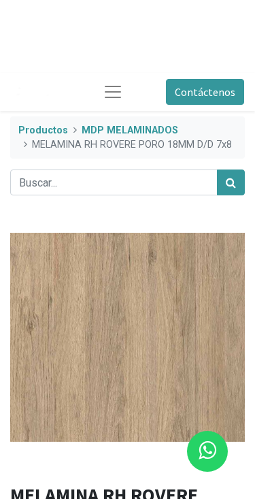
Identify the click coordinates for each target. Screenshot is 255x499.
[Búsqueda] (231, 182)
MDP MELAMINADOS (130, 130)
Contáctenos (205, 92)
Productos (43, 130)
